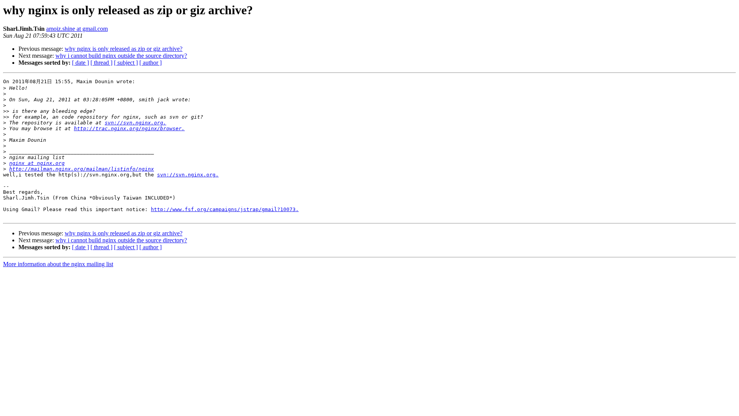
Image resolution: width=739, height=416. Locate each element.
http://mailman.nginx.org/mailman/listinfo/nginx (81, 169)
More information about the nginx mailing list (58, 264)
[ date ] (80, 62)
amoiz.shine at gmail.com (77, 28)
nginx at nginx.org (37, 163)
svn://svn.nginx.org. (135, 123)
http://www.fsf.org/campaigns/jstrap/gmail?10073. (225, 209)
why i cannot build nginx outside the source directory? (121, 55)
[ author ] (150, 62)
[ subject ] (126, 62)
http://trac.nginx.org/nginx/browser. (129, 128)
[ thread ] (101, 62)
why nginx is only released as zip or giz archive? (123, 48)
